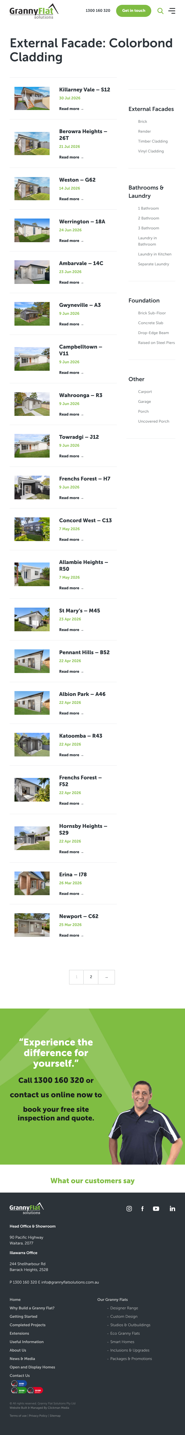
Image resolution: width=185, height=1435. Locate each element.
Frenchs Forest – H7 (84, 478)
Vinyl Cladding (151, 151)
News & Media (22, 1359)
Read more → (71, 109)
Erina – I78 (73, 874)
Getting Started (23, 1317)
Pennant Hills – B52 (84, 652)
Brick (142, 121)
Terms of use (18, 1416)
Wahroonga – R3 (81, 395)
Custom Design (124, 1317)
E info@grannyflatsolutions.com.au (68, 1282)
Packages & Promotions (131, 1359)
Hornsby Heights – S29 (83, 829)
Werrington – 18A (82, 221)
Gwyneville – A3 (80, 305)
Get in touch (133, 10)
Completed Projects (28, 1325)
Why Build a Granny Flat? (32, 1308)
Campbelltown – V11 (81, 350)
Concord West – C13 (85, 520)
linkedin (171, 1208)
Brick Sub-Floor (152, 313)
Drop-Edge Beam (153, 333)
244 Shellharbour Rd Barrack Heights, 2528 (29, 1267)
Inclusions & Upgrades (129, 1351)
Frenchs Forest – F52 (80, 781)
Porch (143, 411)
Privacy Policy (38, 1416)
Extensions (19, 1334)
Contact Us (20, 1376)
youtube (156, 1208)
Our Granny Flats (112, 1300)
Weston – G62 (77, 180)
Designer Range (124, 1308)
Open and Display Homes (32, 1368)
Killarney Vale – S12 (84, 89)
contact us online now (51, 1095)
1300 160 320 (98, 10)
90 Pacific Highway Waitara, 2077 (26, 1240)
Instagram (129, 1208)
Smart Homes (122, 1342)
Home (15, 1300)
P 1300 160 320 (23, 1282)
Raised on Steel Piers (156, 343)
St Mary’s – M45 (79, 610)
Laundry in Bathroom (147, 241)
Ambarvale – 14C (81, 263)
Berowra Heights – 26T (83, 134)
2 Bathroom (148, 218)
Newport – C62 (79, 916)
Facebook (142, 1208)
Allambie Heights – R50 (83, 565)
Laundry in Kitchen (154, 254)
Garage (144, 401)
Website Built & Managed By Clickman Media (39, 1408)
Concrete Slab (150, 323)
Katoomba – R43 (80, 736)
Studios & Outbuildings (130, 1325)
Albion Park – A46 (82, 694)
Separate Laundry (153, 264)
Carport (145, 392)
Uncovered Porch (153, 421)
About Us (18, 1351)
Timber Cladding (153, 141)
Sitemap (55, 1416)
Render (144, 131)
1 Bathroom (148, 208)
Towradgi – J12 (79, 437)
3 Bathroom (148, 228)
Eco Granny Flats (125, 1334)
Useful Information (27, 1342)
